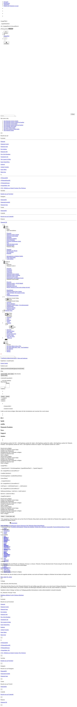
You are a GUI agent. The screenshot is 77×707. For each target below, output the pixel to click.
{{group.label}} (4, 375)
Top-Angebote (10, 252)
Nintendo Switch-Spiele (12, 236)
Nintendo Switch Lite (12, 286)
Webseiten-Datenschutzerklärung (36, 525)
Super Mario (4, 169)
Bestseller (9, 253)
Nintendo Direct (10, 331)
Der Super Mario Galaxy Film (14, 346)
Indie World (9, 332)
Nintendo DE (4, 222)
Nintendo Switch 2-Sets (12, 276)
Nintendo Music (10, 309)
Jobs (27, 525)
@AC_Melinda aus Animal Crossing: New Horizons (13, 188)
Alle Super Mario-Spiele (9, 127)
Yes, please (9, 577)
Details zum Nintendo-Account (11, 6)
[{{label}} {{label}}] (5, 387)
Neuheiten (9, 237)
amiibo (8, 294)
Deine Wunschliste (11, 257)
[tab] (38, 523)
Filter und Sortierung (22, 358)
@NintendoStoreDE (5, 180)
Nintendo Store (4, 146)
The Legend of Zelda (6, 159)
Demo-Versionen (11, 240)
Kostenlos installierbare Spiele (14, 241)
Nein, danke (4, 577)
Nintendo (3, 141)
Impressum (23, 525)
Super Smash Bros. (5, 162)
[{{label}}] (7, 383)
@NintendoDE (4, 178)
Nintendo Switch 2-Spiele (13, 234)
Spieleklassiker (10, 306)
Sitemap (8, 351)
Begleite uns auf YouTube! (7, 194)
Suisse (5, 566)
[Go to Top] (38, 354)
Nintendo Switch (5, 144)
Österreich (6, 561)
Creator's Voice (10, 335)
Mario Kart (3, 172)
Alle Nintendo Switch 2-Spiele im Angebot (14, 122)
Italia (5, 536)
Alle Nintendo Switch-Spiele (10, 123)
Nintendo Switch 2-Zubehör (13, 275)
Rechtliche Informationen (17, 527)
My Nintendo (10, 348)
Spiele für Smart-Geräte (12, 244)
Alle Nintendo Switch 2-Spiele (11, 121)
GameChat (9, 271)
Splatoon (3, 164)
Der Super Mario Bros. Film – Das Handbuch (17, 347)
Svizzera (6, 553)
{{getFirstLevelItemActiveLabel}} (9, 358)
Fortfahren (8, 567)
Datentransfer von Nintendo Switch (15, 278)
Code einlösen (10, 258)
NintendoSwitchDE (5, 202)
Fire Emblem (4, 149)
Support (18, 525)
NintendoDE (4, 199)
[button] (40, 226)
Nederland (6, 560)
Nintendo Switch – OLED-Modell (15, 283)
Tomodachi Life (4, 156)
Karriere (9, 350)
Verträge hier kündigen (29, 527)
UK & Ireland (7, 570)
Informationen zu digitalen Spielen (15, 256)
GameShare (9, 272)
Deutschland (7, 530)
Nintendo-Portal (10, 245)
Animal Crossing (5, 167)
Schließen (3, 567)
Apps (8, 318)
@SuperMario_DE (5, 185)
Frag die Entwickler (11, 333)
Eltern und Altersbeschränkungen (8, 525)
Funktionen (9, 270)
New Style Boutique (5, 154)
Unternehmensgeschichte (12, 295)
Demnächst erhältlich (12, 238)
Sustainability (50, 527)
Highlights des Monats (12, 250)
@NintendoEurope (5, 183)
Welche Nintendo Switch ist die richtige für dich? (18, 287)
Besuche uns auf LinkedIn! (7, 216)
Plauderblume (10, 290)
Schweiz (6, 550)
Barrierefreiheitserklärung (59, 527)
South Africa (7, 548)
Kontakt (67, 527)
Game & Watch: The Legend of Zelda (16, 292)
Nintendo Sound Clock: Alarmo (14, 291)
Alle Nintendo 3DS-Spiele (10, 126)
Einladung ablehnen (5, 595)
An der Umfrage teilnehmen (17, 595)
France (5, 533)
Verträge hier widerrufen (40, 527)
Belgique (6, 538)
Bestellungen (7, 3)
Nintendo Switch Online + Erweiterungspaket (17, 305)
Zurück (2, 363)
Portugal (6, 549)
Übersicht (6, 1)
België (5, 528)
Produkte (9, 320)
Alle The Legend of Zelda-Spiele (11, 129)
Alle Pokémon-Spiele (9, 130)
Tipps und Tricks (11, 336)
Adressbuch (6, 4)
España (5, 532)
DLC (8, 242)
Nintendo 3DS (4, 151)
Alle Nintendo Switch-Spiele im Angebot (13, 125)
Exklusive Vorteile (11, 307)
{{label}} (3, 388)
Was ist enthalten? (11, 303)
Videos (8, 321)
